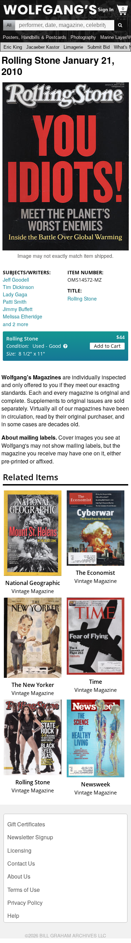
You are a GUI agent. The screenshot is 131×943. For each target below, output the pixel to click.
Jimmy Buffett (17, 308)
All (9, 25)
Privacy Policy (25, 903)
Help (13, 915)
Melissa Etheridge (22, 316)
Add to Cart (107, 346)
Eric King (12, 47)
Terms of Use (23, 890)
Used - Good (46, 346)
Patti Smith (15, 301)
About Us (18, 876)
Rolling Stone (82, 298)
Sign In (106, 9)
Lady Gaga (15, 294)
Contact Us (21, 863)
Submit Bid (98, 47)
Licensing (19, 850)
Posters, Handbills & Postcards (34, 37)
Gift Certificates (26, 824)
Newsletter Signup (30, 837)
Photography (83, 37)
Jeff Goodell (16, 279)
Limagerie (73, 47)
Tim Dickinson (18, 286)
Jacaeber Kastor (42, 47)
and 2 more (15, 324)
